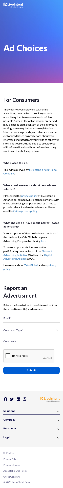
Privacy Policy (10, 459)
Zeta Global (31, 265)
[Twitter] (12, 400)
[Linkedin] (18, 400)
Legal (6, 437)
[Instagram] (25, 400)
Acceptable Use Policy (15, 470)
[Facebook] (5, 400)
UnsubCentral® (11, 476)
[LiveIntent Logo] (13, 5)
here (43, 240)
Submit (31, 370)
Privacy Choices (11, 464)
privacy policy (29, 195)
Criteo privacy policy (25, 211)
